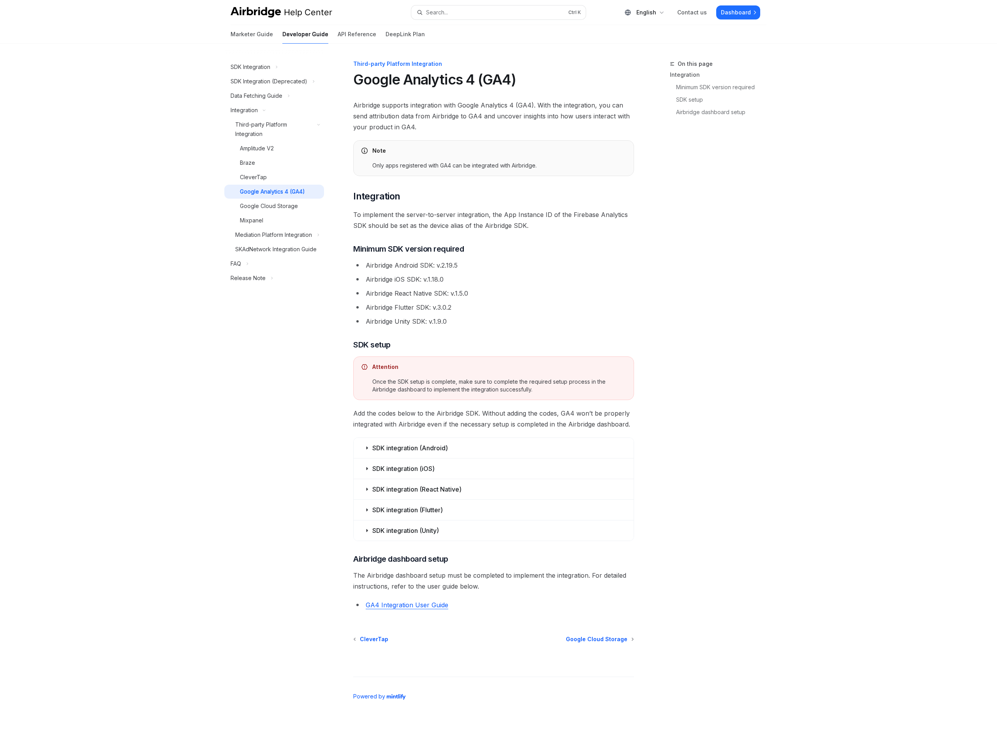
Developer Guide (305, 34)
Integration (685, 74)
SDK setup (689, 99)
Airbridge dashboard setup (710, 112)
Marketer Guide (252, 34)
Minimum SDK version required (715, 87)
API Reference (357, 34)
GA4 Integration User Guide (407, 605)
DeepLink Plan (405, 34)
